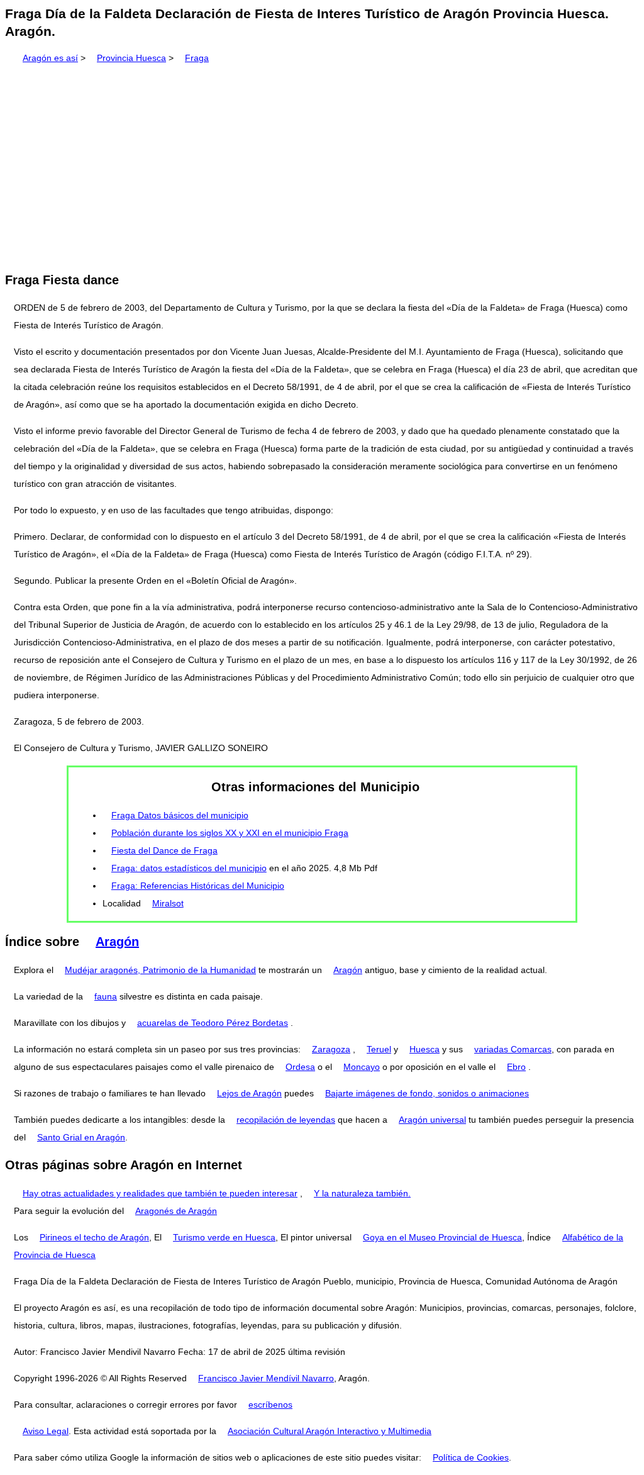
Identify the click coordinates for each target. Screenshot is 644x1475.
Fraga (197, 58)
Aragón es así (50, 58)
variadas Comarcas (513, 1049)
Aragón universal (432, 1120)
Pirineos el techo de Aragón (94, 1237)
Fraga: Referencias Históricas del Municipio (197, 886)
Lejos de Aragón (249, 1093)
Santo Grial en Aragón (81, 1137)
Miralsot (168, 903)
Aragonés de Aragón (176, 1211)
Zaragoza (331, 1049)
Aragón (117, 942)
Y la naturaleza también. (362, 1193)
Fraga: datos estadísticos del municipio (189, 868)
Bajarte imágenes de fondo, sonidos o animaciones (427, 1093)
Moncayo (361, 1067)
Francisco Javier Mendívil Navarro (266, 1378)
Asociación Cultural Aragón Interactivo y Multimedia (329, 1431)
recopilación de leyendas (285, 1120)
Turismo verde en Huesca (224, 1237)
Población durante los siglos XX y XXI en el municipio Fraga (229, 833)
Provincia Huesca (131, 58)
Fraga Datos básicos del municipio (179, 815)
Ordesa (300, 1067)
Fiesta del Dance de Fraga (164, 850)
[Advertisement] (322, 163)
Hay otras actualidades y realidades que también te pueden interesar (160, 1193)
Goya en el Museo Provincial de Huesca (442, 1237)
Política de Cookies (471, 1457)
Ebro (516, 1067)
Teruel (379, 1049)
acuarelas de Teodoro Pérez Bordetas (212, 1023)
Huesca (424, 1049)
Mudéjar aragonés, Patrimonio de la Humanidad (160, 970)
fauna (105, 996)
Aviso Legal (46, 1431)
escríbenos (270, 1405)
